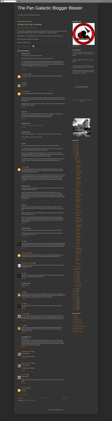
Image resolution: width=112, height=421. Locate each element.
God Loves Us (78, 204)
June (76, 276)
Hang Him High (77, 230)
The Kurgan (24, 387)
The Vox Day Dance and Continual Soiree (78, 173)
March (77, 282)
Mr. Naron (23, 313)
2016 (75, 153)
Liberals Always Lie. (78, 218)
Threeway (76, 317)
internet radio (78, 99)
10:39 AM (23, 332)
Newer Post (20, 397)
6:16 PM (23, 358)
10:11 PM (23, 383)
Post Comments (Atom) (29, 400)
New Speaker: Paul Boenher (78, 214)
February (77, 284)
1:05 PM (23, 127)
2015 (75, 155)
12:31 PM (23, 107)
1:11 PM (23, 162)
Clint (22, 82)
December (77, 156)
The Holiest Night (78, 186)
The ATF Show (85, 99)
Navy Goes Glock (77, 197)
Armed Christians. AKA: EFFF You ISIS (78, 225)
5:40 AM (23, 299)
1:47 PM (23, 236)
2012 (75, 292)
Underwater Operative (26, 263)
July (76, 274)
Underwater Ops (78, 319)
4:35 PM (23, 258)
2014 (75, 288)
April (76, 280)
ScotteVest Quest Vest (78, 182)
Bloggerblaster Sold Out (78, 249)
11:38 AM (23, 69)
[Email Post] (33, 46)
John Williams (24, 74)
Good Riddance (78, 210)
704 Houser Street (78, 323)
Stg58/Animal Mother (26, 351)
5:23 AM (23, 391)
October (77, 266)
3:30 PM (23, 248)
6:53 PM (23, 287)
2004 (75, 309)
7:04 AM (23, 309)
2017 (75, 151)
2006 (75, 305)
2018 (75, 149)
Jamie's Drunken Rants (79, 326)
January (77, 286)
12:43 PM (23, 118)
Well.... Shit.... (78, 256)
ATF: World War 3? (77, 237)
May (76, 278)
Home (42, 397)
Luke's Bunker (77, 324)
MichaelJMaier (25, 253)
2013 (75, 290)
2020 (75, 144)
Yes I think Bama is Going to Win (78, 161)
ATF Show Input (77, 243)
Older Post (64, 397)
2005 (75, 307)
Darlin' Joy (76, 330)
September (78, 268)
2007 (75, 303)
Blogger (62, 409)
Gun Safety (77, 246)
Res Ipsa (23, 91)
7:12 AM (23, 320)
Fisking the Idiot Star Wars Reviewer (78, 192)
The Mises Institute (78, 331)
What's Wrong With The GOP (78, 201)
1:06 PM (23, 139)
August (77, 272)
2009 (75, 299)
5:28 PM (23, 347)
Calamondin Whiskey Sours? (78, 178)
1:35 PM (23, 223)
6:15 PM (23, 278)
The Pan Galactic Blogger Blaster (50, 7)
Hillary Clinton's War (78, 259)
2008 (75, 301)
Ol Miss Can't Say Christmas (78, 253)
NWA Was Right (77, 207)
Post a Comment (24, 395)
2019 (75, 146)
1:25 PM (23, 200)
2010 (75, 296)
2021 (75, 142)
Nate (22, 241)
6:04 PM (23, 268)
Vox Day (76, 315)
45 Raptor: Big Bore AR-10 (78, 221)
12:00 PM (23, 86)
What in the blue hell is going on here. (27, 28)
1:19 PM (23, 181)
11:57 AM (23, 78)
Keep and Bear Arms (79, 328)
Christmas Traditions (78, 233)
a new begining (78, 263)
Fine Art (77, 188)
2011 (75, 294)
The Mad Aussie (78, 321)
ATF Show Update (77, 240)
